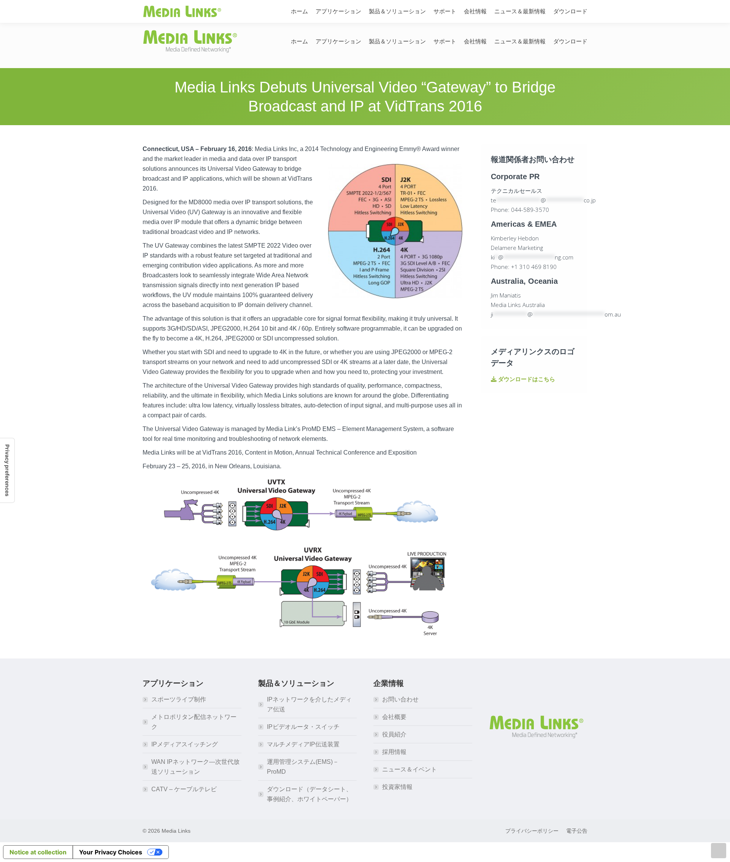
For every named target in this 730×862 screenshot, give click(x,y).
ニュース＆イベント (409, 769)
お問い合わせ (400, 699)
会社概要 (394, 717)
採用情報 (394, 752)
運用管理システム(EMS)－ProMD (303, 767)
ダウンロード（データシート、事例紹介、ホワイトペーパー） (309, 794)
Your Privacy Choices (110, 852)
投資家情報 (397, 787)
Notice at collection (38, 852)
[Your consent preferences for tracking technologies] (7, 470)
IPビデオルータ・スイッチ (303, 727)
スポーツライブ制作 (178, 699)
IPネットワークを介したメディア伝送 (309, 704)
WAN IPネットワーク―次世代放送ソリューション (195, 767)
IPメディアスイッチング (184, 744)
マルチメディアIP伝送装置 (303, 744)
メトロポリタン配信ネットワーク (193, 722)
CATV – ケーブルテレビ (184, 789)
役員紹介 (394, 734)
